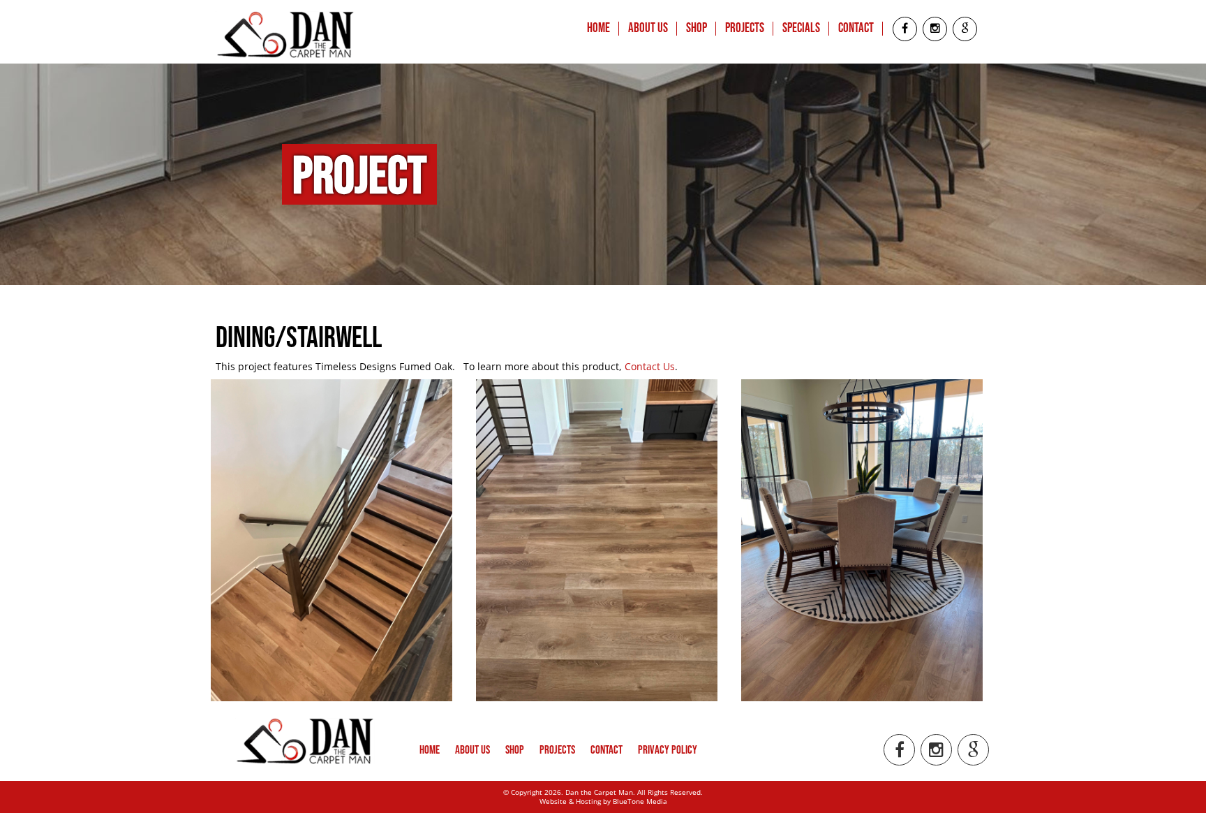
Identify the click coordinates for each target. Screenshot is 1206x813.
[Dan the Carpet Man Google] (965, 29)
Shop (696, 29)
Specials (801, 29)
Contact (856, 29)
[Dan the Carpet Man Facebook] (905, 29)
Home (598, 29)
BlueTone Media (640, 801)
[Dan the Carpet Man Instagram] (935, 29)
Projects (744, 29)
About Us (648, 29)
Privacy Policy (667, 750)
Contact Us (650, 366)
